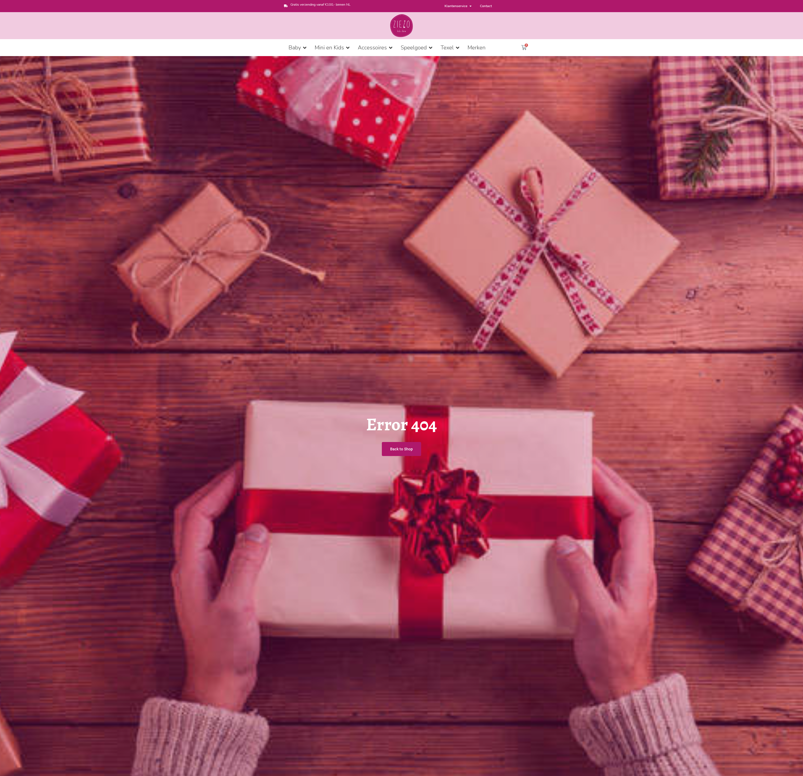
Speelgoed (414, 47)
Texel (447, 47)
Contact (486, 6)
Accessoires (372, 47)
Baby (295, 47)
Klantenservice (456, 6)
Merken (477, 47)
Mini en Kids (329, 47)
